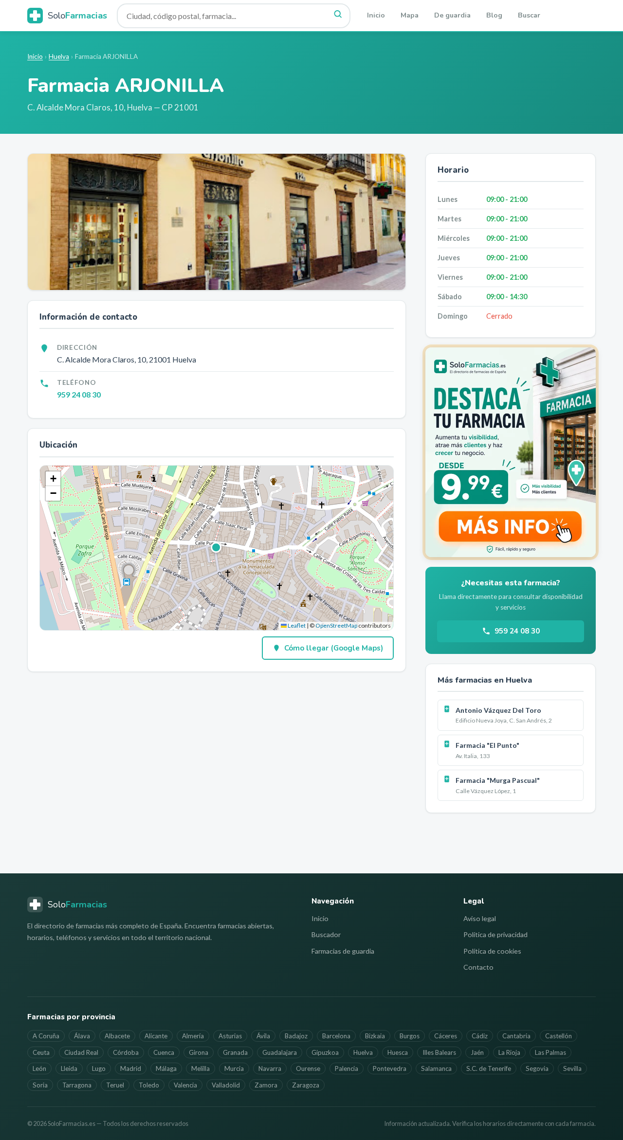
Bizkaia (375, 1036)
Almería (193, 1036)
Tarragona (77, 1085)
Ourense (308, 1068)
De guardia (452, 15)
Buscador (326, 934)
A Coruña (46, 1036)
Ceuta (41, 1052)
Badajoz (296, 1036)
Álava (82, 1036)
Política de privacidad (495, 934)
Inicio (376, 15)
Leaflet (296, 625)
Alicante (156, 1036)
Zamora (266, 1085)
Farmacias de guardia (343, 951)
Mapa (410, 15)
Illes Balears (439, 1052)
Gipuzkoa (325, 1052)
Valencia (185, 1085)
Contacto (478, 967)
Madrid (130, 1068)
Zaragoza (305, 1085)
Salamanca (436, 1068)
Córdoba (126, 1052)
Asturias (230, 1036)
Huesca (397, 1052)
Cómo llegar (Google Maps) (333, 648)
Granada (235, 1052)
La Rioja (509, 1052)
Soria (40, 1085)
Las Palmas (550, 1052)
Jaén (477, 1052)
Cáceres (445, 1036)
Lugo (99, 1068)
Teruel (115, 1085)
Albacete (117, 1036)
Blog (494, 15)
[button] (216, 548)
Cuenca (163, 1052)
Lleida (69, 1068)
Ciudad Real (81, 1052)
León (39, 1068)
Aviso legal (479, 918)
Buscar (529, 15)
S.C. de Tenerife (488, 1068)
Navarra (269, 1068)
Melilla (200, 1068)
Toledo (149, 1085)
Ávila (263, 1036)
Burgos (410, 1036)
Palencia (346, 1068)
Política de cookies (492, 951)
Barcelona (336, 1036)
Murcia (234, 1068)
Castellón (558, 1036)
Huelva (59, 56)
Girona (198, 1052)
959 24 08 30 (79, 394)
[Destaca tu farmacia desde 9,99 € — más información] (510, 452)
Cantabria (516, 1036)
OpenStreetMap (336, 625)
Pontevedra (389, 1068)
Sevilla (572, 1068)
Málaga (166, 1068)
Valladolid (226, 1085)
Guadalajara (279, 1052)
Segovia (537, 1068)
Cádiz (480, 1036)
